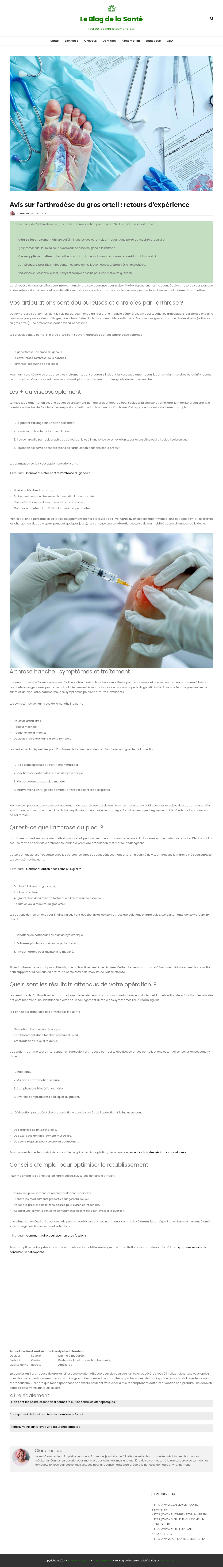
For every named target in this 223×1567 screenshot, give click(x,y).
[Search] (211, 18)
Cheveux (90, 41)
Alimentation (131, 41)
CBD (170, 41)
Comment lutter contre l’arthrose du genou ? (58, 473)
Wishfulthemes (169, 1560)
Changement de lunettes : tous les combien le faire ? (47, 1414)
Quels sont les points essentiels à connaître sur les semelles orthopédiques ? (63, 1402)
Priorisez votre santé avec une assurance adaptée (45, 1427)
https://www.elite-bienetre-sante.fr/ (179, 1514)
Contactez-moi (102, 1560)
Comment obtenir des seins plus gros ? (53, 869)
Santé (54, 41)
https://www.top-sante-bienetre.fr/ (178, 1538)
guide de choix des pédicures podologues (157, 1152)
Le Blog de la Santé (111, 19)
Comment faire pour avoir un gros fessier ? (56, 1236)
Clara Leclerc (23, 213)
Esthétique (153, 41)
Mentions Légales (79, 1560)
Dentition (109, 41)
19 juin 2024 (38, 213)
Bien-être (71, 41)
